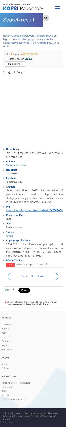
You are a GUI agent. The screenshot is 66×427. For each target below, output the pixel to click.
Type (4, 337)
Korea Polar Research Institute (16, 383)
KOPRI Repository (23, 7)
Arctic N (5, 395)
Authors (5, 329)
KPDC (4, 391)
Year (4, 333)
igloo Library (8, 387)
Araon (9, 235)
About (5, 364)
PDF (10, 265)
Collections (7, 325)
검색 (46, 18)
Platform (6, 341)
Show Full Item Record (33, 276)
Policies (5, 368)
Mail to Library (8, 422)
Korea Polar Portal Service (14, 399)
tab (57, 5)
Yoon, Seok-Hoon (16, 165)
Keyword (6, 345)
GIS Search (7, 349)
